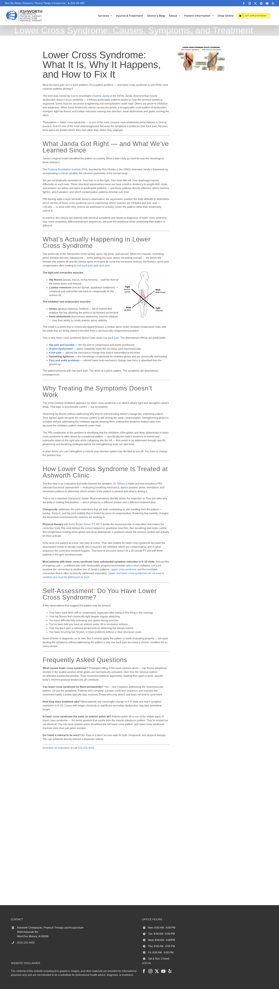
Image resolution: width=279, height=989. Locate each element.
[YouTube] (163, 971)
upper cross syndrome (124, 569)
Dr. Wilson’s (120, 483)
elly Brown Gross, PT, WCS (86, 524)
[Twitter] (157, 971)
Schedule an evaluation (56, 747)
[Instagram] (150, 971)
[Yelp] (170, 971)
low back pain (111, 337)
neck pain (104, 265)
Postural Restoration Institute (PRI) (67, 169)
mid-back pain (85, 265)
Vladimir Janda (100, 96)
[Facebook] (144, 971)
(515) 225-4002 (77, 3)
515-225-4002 (86, 747)
